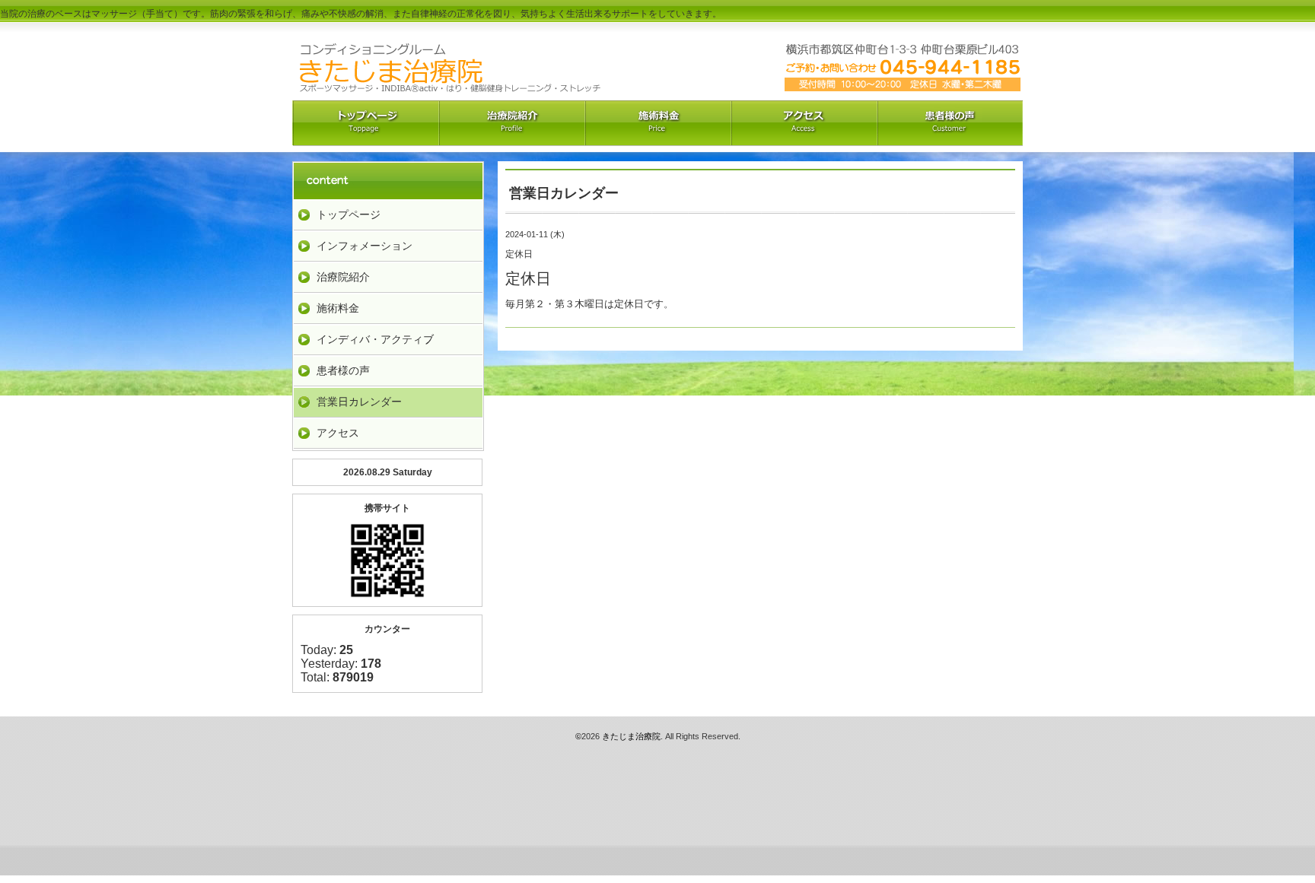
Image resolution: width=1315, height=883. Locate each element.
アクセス (804, 123)
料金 (657, 123)
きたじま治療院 (631, 736)
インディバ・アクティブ (375, 339)
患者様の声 (343, 370)
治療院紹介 (511, 123)
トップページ (348, 214)
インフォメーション (364, 246)
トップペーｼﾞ (365, 123)
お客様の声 (950, 123)
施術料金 (338, 308)
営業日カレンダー (359, 401)
